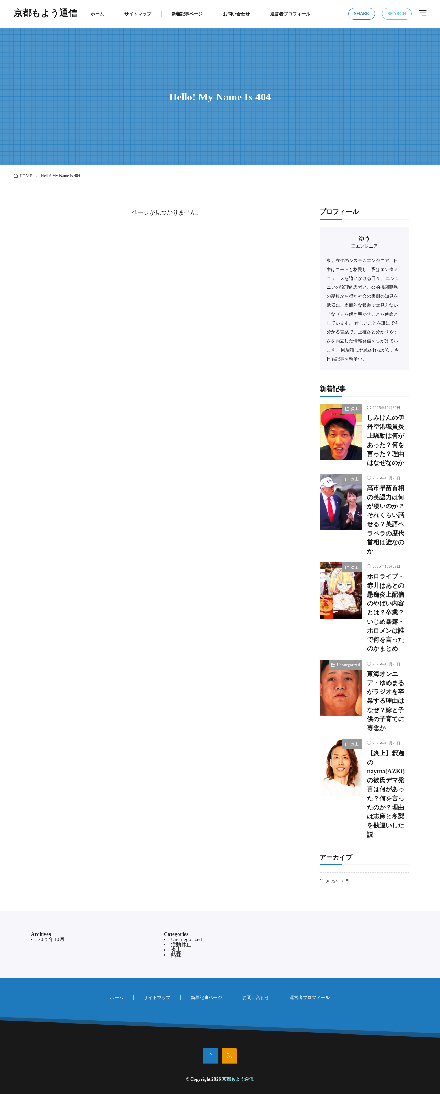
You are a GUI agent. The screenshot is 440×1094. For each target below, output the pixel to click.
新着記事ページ (187, 14)
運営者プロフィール (290, 14)
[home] (210, 1056)
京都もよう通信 (45, 13)
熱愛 (176, 955)
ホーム (97, 14)
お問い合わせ (236, 14)
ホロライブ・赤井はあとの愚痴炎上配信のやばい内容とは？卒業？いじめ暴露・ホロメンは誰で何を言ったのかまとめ (385, 612)
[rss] (229, 1056)
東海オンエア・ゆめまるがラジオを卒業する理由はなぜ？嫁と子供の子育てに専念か (385, 701)
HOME (26, 176)
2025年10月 (337, 881)
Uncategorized (348, 665)
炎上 (355, 408)
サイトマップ (137, 14)
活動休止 (181, 944)
